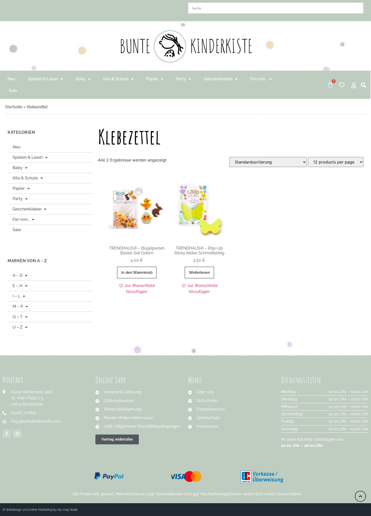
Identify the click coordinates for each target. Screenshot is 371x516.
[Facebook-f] (7, 433)
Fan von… (258, 78)
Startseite (13, 106)
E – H (17, 285)
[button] (137, 288)
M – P (18, 306)
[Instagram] (17, 433)
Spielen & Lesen (43, 78)
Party (181, 78)
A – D (17, 275)
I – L (16, 296)
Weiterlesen (199, 272)
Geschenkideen (218, 78)
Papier (152, 78)
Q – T (17, 316)
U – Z (17, 327)
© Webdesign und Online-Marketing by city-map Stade (40, 509)
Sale (13, 90)
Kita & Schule (115, 78)
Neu (11, 78)
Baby (81, 78)
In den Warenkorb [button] (136, 272)
